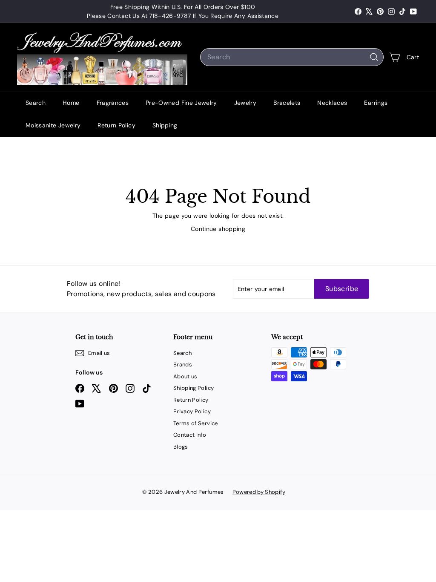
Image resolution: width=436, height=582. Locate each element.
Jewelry (245, 103)
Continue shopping (218, 229)
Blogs (180, 446)
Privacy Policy (192, 411)
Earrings (375, 103)
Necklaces (332, 103)
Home (71, 103)
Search (36, 103)
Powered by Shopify (258, 492)
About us (185, 376)
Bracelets (286, 103)
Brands (182, 364)
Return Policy (116, 125)
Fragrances (113, 103)
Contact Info (189, 434)
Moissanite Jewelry (53, 125)
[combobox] (292, 57)
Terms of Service (195, 423)
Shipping (165, 125)
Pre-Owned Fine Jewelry (181, 103)
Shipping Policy (193, 388)
